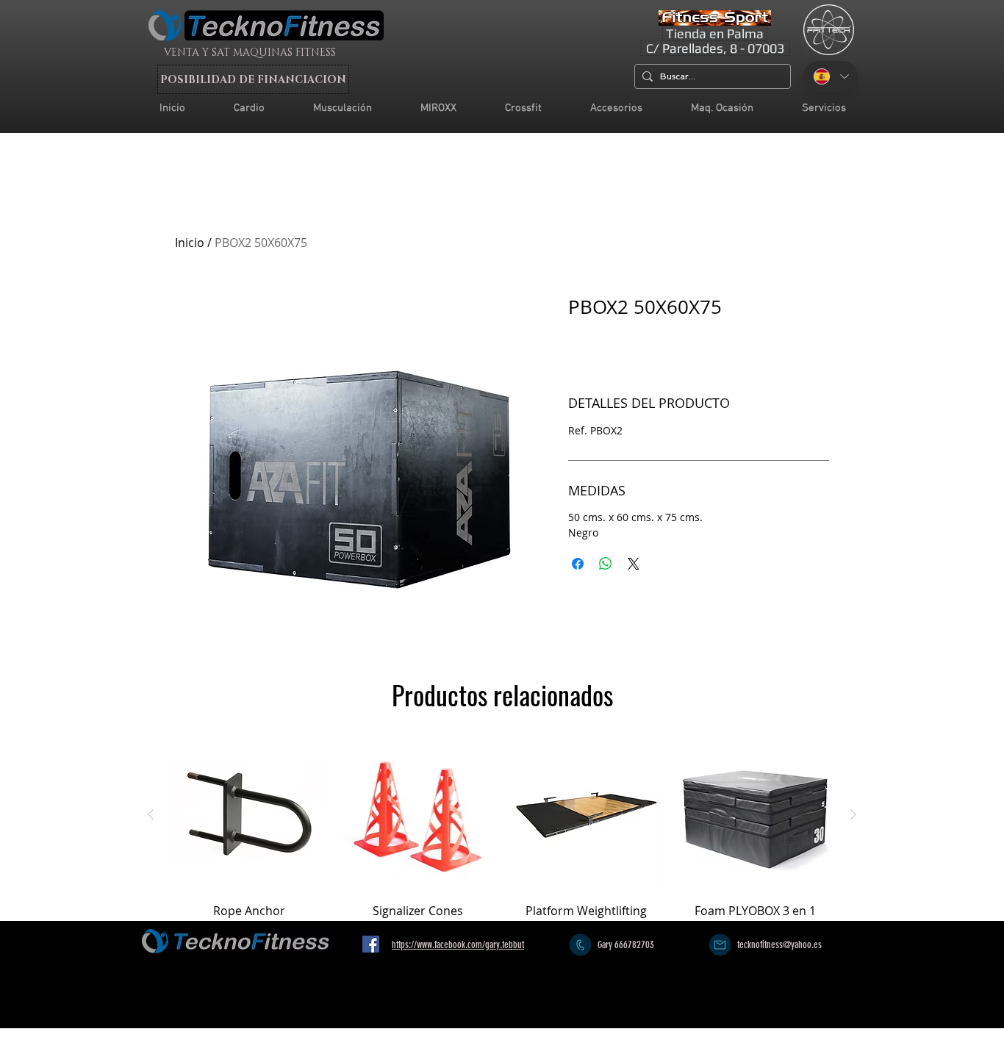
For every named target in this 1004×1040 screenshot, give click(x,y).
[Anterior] (150, 814)
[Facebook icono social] (370, 944)
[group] (502, 828)
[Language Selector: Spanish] (830, 76)
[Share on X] (633, 564)
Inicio (189, 242)
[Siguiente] (853, 814)
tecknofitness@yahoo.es (779, 945)
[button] (824, 108)
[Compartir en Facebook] (578, 564)
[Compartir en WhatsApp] (605, 564)
